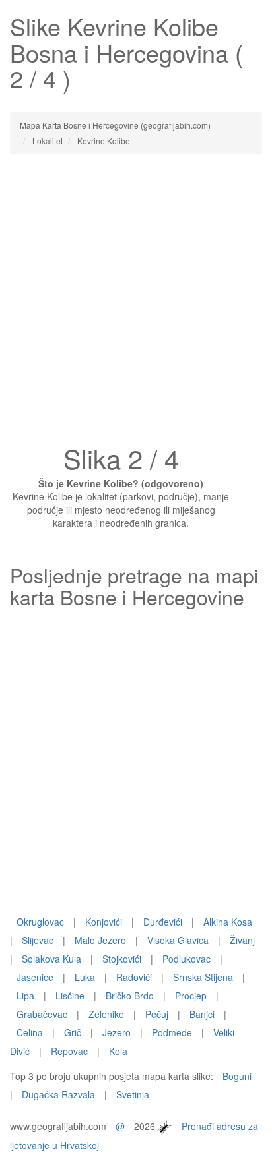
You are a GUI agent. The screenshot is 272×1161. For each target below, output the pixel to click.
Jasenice (35, 977)
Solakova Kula (51, 958)
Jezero (116, 1032)
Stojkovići (121, 958)
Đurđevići (162, 921)
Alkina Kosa (227, 921)
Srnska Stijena (203, 977)
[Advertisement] (136, 303)
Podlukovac (186, 958)
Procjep (191, 995)
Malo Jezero (100, 940)
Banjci (202, 1014)
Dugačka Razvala (58, 1094)
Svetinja (132, 1094)
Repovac (69, 1050)
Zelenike (106, 1014)
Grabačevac (42, 1014)
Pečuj (156, 1014)
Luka (85, 977)
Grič (72, 1032)
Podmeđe (172, 1032)
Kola (118, 1050)
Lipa (25, 995)
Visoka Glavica (178, 940)
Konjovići (103, 921)
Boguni (237, 1076)
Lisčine (70, 995)
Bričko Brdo (130, 995)
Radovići (134, 977)
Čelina (30, 1032)
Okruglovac (40, 921)
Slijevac (37, 940)
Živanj (242, 940)
